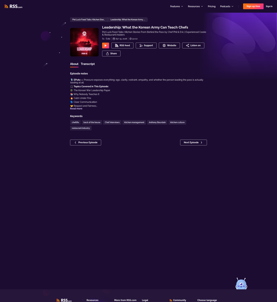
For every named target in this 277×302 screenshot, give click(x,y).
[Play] (105, 45)
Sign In (269, 6)
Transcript (88, 64)
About (74, 64)
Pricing (212, 6)
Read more (76, 108)
